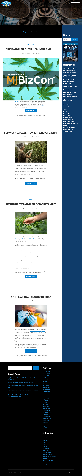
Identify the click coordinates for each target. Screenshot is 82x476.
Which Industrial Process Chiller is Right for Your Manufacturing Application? (70, 94)
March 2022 (46, 385)
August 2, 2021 (36, 300)
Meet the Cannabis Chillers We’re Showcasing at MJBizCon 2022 (70, 81)
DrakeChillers (27, 53)
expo (20, 116)
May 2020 (45, 426)
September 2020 (47, 418)
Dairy (64, 112)
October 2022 (46, 374)
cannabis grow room (37, 355)
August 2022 (46, 376)
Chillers (43, 115)
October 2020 (46, 416)
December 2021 (47, 391)
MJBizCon (17, 101)
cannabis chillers (29, 355)
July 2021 (45, 401)
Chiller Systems (67, 108)
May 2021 (45, 405)
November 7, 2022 (36, 53)
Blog (67, 4)
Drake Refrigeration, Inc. (16, 473)
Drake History (66, 116)
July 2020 (45, 422)
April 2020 (45, 428)
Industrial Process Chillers (70, 123)
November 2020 (47, 414)
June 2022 (45, 379)
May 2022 (45, 381)
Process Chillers (67, 129)
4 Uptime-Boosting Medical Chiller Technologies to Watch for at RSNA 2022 (70, 70)
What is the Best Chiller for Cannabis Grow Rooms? (31, 297)
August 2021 (46, 399)
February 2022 (46, 387)
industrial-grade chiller (19, 238)
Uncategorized (67, 131)
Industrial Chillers (67, 121)
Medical (65, 125)
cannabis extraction (38, 115)
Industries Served (39, 4)
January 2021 (46, 410)
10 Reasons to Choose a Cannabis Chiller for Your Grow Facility (31, 204)
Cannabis (65, 106)
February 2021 (46, 408)
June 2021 (45, 403)
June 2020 (45, 424)
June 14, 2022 (36, 208)
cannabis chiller (23, 115)
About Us (53, 4)
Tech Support (60, 4)
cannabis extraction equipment (21, 167)
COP (64, 110)
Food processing (67, 117)
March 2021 (46, 406)
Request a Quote (75, 4)
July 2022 (45, 377)
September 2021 (47, 397)
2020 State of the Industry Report (37, 331)
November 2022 (47, 372)
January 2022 (46, 389)
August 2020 (46, 420)
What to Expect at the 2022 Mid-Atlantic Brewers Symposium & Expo (70, 88)
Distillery (65, 114)
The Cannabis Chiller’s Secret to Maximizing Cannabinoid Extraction (30, 132)
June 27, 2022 (36, 136)
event (17, 116)
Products (47, 4)
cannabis (18, 115)
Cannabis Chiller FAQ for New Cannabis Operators (69, 76)
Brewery (65, 104)
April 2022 (45, 383)
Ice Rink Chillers (67, 119)
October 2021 (46, 395)
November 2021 (47, 393)
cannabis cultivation (30, 115)
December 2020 (47, 412)
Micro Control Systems (69, 127)
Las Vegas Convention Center (38, 105)
